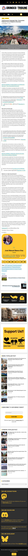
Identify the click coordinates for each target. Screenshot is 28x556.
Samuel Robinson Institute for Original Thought (11, 269)
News (3, 18)
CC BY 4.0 (10, 528)
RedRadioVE (4, 228)
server (8, 520)
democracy (10, 265)
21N (6, 265)
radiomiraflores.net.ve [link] (9, 256)
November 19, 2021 (7, 23)
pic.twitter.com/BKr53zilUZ (8, 102)
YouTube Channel (19, 14)
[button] (4, 15)
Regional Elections (16, 267)
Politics (6, 18)
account (7, 502)
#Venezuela (19, 99)
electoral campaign (17, 265)
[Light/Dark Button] (9, 14)
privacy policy (19, 420)
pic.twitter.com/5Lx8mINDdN (9, 137)
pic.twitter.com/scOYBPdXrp (18, 168)
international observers (7, 267)
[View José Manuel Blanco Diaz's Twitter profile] (14, 248)
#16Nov (21, 97)
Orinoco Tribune (14, 526)
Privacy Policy (15, 551)
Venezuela (4, 270)
